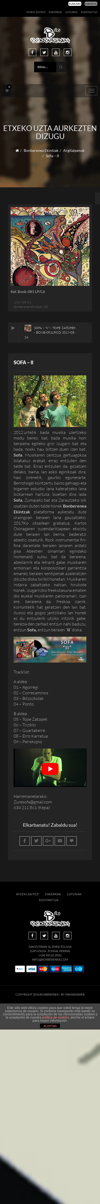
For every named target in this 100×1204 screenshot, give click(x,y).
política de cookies (55, 1017)
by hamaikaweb (73, 994)
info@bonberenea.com (50, 959)
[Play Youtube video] (50, 769)
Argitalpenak (74, 150)
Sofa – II (23, 362)
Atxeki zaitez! (36, 12)
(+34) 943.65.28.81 (50, 955)
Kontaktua (89, 12)
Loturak (71, 12)
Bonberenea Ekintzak (41, 150)
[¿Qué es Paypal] (20, 969)
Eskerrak (55, 12)
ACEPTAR (50, 1026)
